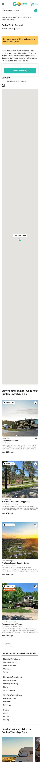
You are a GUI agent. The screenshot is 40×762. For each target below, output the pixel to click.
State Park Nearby (10, 666)
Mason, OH (5, 438)
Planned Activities (10, 680)
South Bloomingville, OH (9, 561)
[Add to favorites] (35, 403)
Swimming (7, 705)
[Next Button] (36, 417)
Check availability (20, 71)
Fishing (6, 720)
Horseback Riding (9, 698)
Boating (6, 710)
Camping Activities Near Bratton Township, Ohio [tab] (19, 653)
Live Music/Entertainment (12, 677)
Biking (5, 687)
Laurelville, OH (6, 499)
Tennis (5, 672)
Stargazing (7, 669)
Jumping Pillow (9, 690)
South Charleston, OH (9, 622)
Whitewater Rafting (10, 662)
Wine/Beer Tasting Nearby (13, 695)
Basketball (7, 702)
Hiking (5, 713)
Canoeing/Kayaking (10, 684)
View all (7, 644)
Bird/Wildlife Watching (11, 659)
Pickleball (6, 716)
